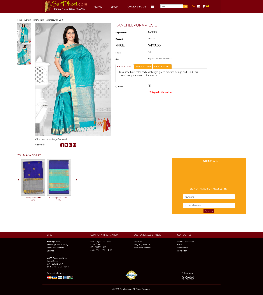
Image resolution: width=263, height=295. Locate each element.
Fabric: (118, 53)
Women (27, 20)
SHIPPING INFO (143, 66)
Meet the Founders (142, 247)
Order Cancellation (185, 241)
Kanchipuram (38, 20)
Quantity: (119, 86)
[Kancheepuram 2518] (24, 33)
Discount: (119, 39)
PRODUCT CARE (162, 66)
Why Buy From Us (142, 244)
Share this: (40, 144)
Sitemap (50, 250)
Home (98, 6)
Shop (114, 6)
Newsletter (182, 250)
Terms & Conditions (55, 247)
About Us (138, 241)
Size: (117, 59)
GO (185, 6)
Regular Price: (121, 32)
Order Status (137, 6)
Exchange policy (54, 241)
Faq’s (179, 244)
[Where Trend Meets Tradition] (65, 5)
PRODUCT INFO (124, 66)
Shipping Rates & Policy (57, 244)
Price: (120, 45)
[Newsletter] (200, 6)
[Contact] (194, 6)
